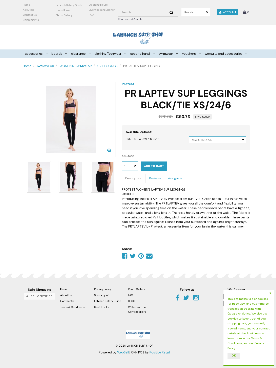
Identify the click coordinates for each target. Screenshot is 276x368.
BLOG (131, 301)
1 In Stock (128, 156)
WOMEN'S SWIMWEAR (76, 66)
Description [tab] (133, 178)
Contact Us (30, 15)
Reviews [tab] (155, 178)
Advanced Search (131, 19)
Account (228, 12)
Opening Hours (98, 4)
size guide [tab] (175, 178)
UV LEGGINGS (107, 66)
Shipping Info (102, 295)
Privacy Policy (102, 289)
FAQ (91, 15)
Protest (128, 84)
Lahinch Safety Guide (69, 5)
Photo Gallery (64, 15)
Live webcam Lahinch (102, 10)
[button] (246, 12)
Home (26, 4)
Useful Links (63, 10)
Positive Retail (160, 352)
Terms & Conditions (72, 307)
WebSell (123, 352)
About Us (28, 10)
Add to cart (154, 166)
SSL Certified (40, 296)
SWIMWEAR (45, 66)
